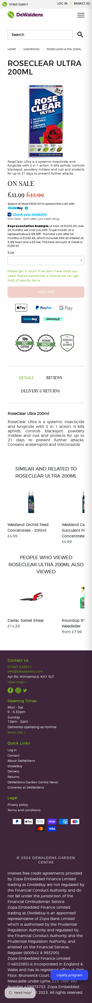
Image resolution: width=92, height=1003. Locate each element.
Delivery (14, 771)
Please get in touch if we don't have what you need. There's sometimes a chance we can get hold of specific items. (43, 276)
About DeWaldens (21, 760)
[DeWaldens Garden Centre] (25, 14)
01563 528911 (18, 4)
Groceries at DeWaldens (26, 787)
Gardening (31, 49)
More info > (17, 732)
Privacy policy (18, 804)
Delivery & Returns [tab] (40, 391)
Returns (13, 777)
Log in (62, 3)
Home (12, 49)
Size (11, 252)
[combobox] (40, 35)
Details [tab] (26, 378)
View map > (17, 682)
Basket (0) (82, 3)
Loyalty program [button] (69, 975)
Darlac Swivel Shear (26, 620)
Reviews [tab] (54, 378)
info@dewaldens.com (25, 671)
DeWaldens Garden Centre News (33, 782)
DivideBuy (15, 766)
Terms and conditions (24, 810)
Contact (14, 755)
